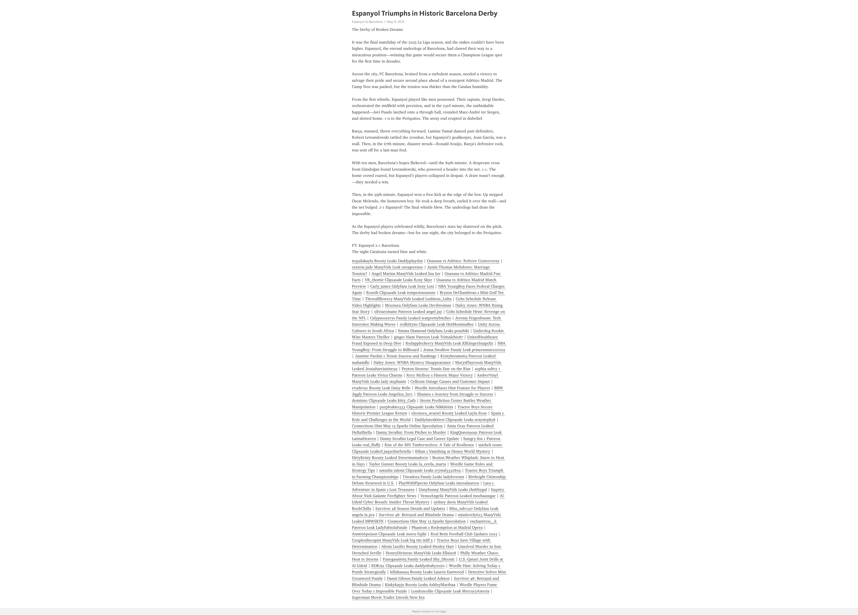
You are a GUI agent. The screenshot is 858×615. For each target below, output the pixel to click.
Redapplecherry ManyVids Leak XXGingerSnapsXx (449, 343)
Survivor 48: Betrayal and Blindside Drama (416, 514)
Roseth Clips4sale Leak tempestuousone (400, 292)
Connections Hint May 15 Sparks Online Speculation (397, 425)
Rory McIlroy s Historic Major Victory (439, 375)
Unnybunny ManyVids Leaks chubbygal (453, 489)
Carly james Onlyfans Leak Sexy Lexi (402, 286)
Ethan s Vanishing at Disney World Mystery (452, 451)
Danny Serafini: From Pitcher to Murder (411, 432)
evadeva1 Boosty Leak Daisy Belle (381, 387)
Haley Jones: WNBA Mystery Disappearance (412, 362)
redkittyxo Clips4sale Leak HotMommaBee (437, 324)
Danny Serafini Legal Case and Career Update (419, 438)
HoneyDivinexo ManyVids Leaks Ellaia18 (421, 552)
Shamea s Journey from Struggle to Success (455, 394)
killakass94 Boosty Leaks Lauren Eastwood (427, 571)
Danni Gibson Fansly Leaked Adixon (418, 578)
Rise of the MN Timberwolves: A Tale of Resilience (429, 444)
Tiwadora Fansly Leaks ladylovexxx (433, 476)
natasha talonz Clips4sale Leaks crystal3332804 (420, 470)
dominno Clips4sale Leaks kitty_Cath (384, 400)
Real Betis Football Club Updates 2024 (464, 533)
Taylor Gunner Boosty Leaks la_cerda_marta (407, 464)
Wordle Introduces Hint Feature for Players (452, 387)
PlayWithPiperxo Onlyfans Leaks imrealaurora (439, 483)
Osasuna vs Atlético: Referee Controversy (463, 260)
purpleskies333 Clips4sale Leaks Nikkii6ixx (416, 406)
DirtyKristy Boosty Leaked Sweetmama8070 (390, 457)
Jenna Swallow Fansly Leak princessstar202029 (464, 349)
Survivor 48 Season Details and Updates (410, 508)
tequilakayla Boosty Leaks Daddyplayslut (387, 260)
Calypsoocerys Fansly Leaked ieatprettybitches (410, 318)
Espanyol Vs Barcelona (367, 22)
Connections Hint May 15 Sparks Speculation (427, 521)
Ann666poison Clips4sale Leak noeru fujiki (389, 533)
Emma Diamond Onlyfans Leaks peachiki (433, 330)
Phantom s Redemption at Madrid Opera (447, 527)
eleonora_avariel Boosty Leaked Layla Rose (449, 413)
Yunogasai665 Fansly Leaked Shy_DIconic (419, 559)
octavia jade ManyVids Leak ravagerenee (387, 267)
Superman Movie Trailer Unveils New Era (388, 597)
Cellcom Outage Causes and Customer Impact (450, 381)
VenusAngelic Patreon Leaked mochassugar (458, 495)
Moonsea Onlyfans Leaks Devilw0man (418, 305)
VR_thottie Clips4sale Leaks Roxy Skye (398, 279)
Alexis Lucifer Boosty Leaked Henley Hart (417, 546)
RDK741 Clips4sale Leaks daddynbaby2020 (408, 565)
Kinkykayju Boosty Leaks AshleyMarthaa (420, 584)
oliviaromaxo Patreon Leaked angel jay (408, 311)
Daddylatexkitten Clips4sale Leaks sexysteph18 (455, 419)
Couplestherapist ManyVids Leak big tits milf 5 (392, 540)
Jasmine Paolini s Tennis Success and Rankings (395, 356)
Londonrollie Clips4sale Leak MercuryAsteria (450, 591)
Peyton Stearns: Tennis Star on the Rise (436, 368)
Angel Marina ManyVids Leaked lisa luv (406, 273)
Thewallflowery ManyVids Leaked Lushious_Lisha (408, 298)
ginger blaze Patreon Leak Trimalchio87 (428, 337)
